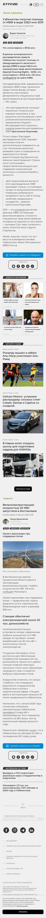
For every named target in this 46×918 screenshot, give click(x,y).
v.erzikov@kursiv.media (18, 38)
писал (33, 730)
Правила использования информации (23, 846)
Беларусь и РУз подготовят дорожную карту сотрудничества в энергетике (22, 775)
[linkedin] (31, 830)
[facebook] (6, 830)
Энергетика (25, 528)
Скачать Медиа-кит (14, 868)
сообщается (9, 78)
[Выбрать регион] (30, 4)
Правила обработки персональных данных (22, 857)
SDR (5, 42)
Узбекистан (18, 42)
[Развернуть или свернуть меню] (41, 4)
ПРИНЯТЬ (23, 912)
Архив (9, 851)
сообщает (8, 591)
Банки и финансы (12, 13)
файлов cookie (22, 906)
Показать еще (23, 489)
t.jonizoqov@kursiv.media (19, 524)
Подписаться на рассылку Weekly (19, 816)
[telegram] (23, 830)
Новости (7, 498)
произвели (9, 712)
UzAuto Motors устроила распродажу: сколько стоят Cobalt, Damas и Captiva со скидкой (21, 401)
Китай (6, 528)
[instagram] (14, 830)
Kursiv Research (13, 874)
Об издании (11, 841)
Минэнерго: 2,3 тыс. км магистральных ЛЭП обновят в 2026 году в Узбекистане (20, 788)
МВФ (10, 42)
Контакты (10, 863)
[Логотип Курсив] (10, 4)
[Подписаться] (41, 819)
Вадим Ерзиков (17, 33)
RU (36, 5)
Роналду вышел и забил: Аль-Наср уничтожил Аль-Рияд (21, 356)
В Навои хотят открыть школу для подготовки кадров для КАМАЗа (18, 446)
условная (20, 209)
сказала (9, 128)
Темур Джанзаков (19, 519)
